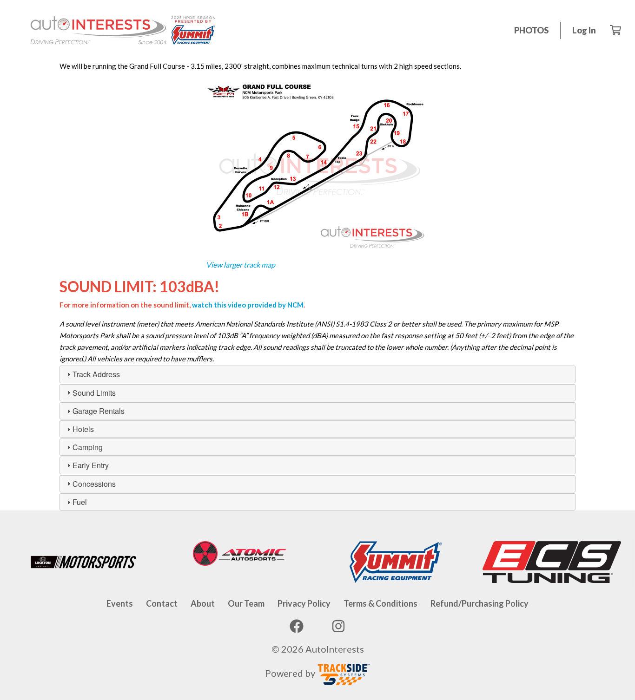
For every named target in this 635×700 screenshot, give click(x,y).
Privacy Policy (304, 603)
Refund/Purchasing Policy (479, 603)
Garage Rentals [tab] (99, 411)
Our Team (246, 603)
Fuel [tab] (80, 502)
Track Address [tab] (96, 374)
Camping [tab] (88, 447)
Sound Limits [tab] (94, 392)
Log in (584, 30)
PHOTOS (531, 30)
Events (119, 603)
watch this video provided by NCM (248, 305)
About (203, 603)
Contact (162, 603)
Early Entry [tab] (91, 465)
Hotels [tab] (83, 429)
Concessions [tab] (94, 483)
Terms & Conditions (380, 603)
